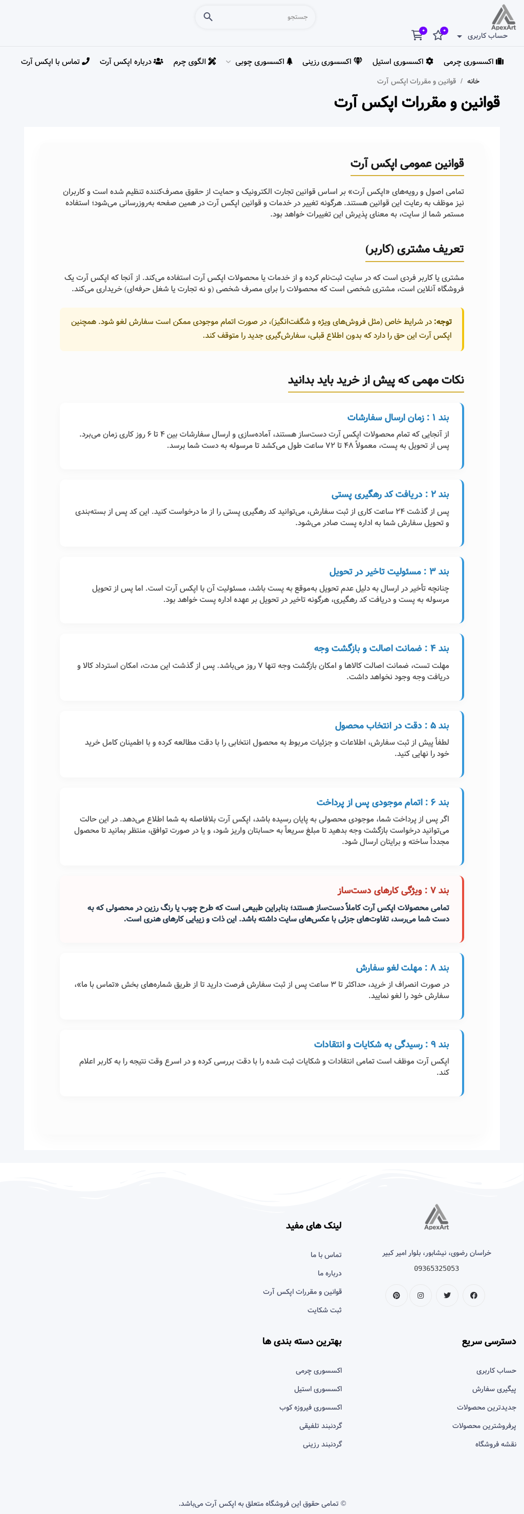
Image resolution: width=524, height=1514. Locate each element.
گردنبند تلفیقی (320, 1426)
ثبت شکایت (325, 1310)
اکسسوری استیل (317, 1389)
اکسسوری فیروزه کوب (310, 1407)
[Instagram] (420, 1295)
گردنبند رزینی (322, 1444)
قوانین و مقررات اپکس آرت (302, 1291)
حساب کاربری (496, 1370)
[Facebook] (474, 1295)
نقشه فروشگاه (495, 1444)
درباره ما (330, 1273)
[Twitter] (447, 1295)
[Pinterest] (396, 1295)
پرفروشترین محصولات (484, 1426)
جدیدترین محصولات (486, 1407)
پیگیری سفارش (494, 1389)
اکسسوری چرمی (318, 1370)
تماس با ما (326, 1255)
